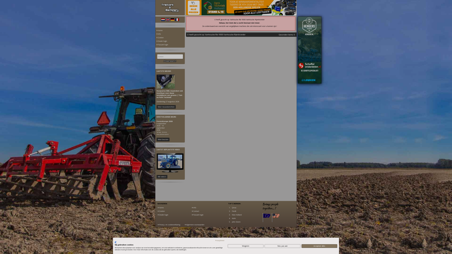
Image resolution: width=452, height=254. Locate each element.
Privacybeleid (219, 241)
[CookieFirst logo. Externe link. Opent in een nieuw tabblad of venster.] (116, 242)
